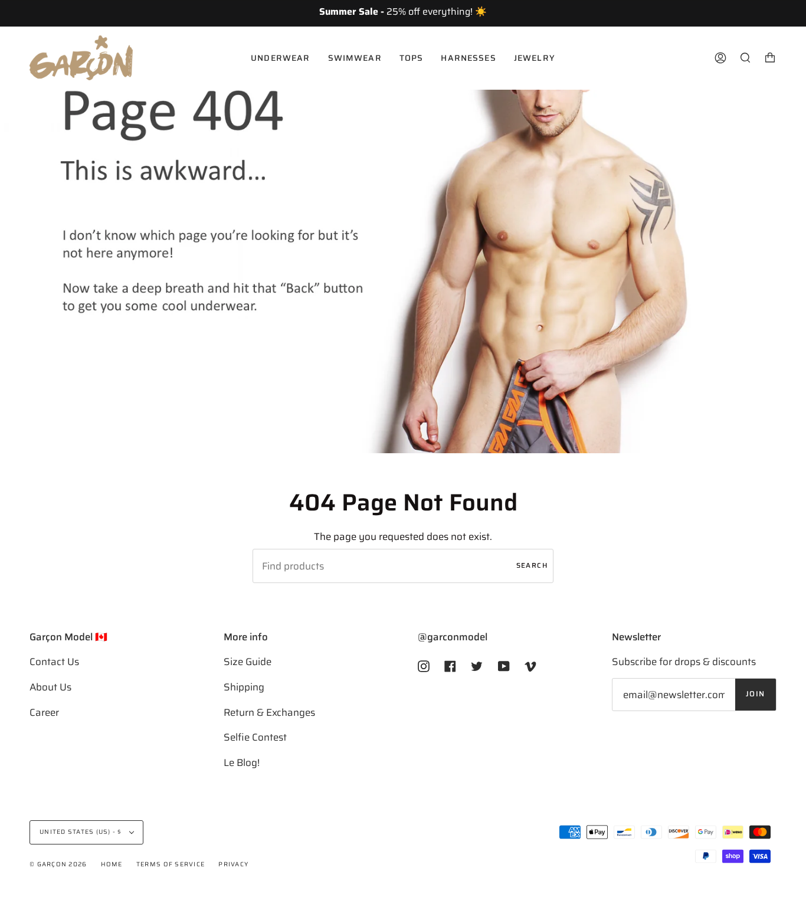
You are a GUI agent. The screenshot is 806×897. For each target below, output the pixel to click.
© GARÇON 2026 (58, 864)
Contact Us (54, 661)
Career (44, 712)
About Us (50, 687)
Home (112, 864)
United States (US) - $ (82, 832)
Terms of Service (170, 864)
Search (532, 565)
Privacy (233, 864)
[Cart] (770, 58)
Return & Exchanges (269, 712)
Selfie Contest (255, 737)
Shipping (244, 687)
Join (755, 694)
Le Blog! (242, 762)
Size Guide (247, 661)
